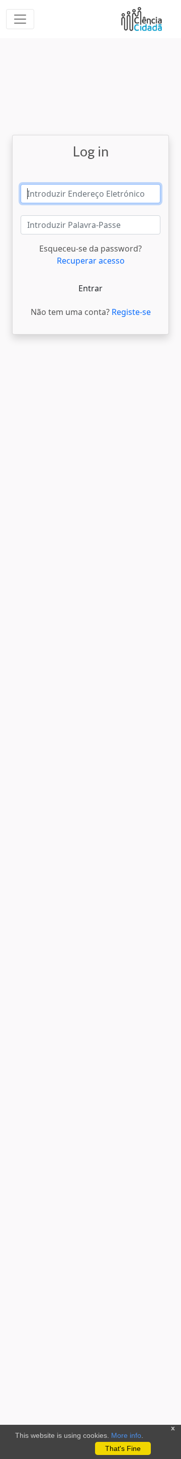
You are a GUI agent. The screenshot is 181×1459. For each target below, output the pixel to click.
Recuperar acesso (91, 260)
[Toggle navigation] (20, 19)
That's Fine (123, 1448)
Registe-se (131, 311)
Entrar (90, 288)
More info (126, 1435)
